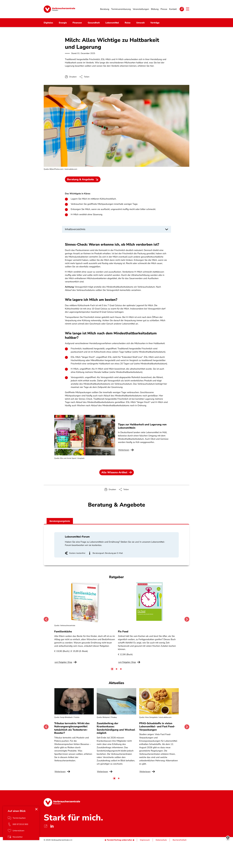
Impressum (145, 840)
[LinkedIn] (52, 826)
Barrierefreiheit (179, 840)
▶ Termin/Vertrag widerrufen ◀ (119, 840)
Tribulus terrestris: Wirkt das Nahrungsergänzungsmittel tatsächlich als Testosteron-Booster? (71, 728)
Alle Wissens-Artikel (114, 472)
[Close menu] (36, 809)
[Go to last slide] (46, 619)
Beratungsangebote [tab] (60, 521)
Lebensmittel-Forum (77, 536)
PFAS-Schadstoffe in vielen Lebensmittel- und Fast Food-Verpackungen (157, 726)
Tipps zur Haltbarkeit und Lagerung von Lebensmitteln (142, 426)
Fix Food (123, 631)
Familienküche (63, 631)
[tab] (112, 669)
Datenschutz (161, 840)
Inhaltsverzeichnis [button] (75, 229)
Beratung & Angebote (80, 179)
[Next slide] (186, 619)
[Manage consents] (228, 838)
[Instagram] (45, 826)
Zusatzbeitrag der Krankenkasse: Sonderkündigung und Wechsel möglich (116, 728)
